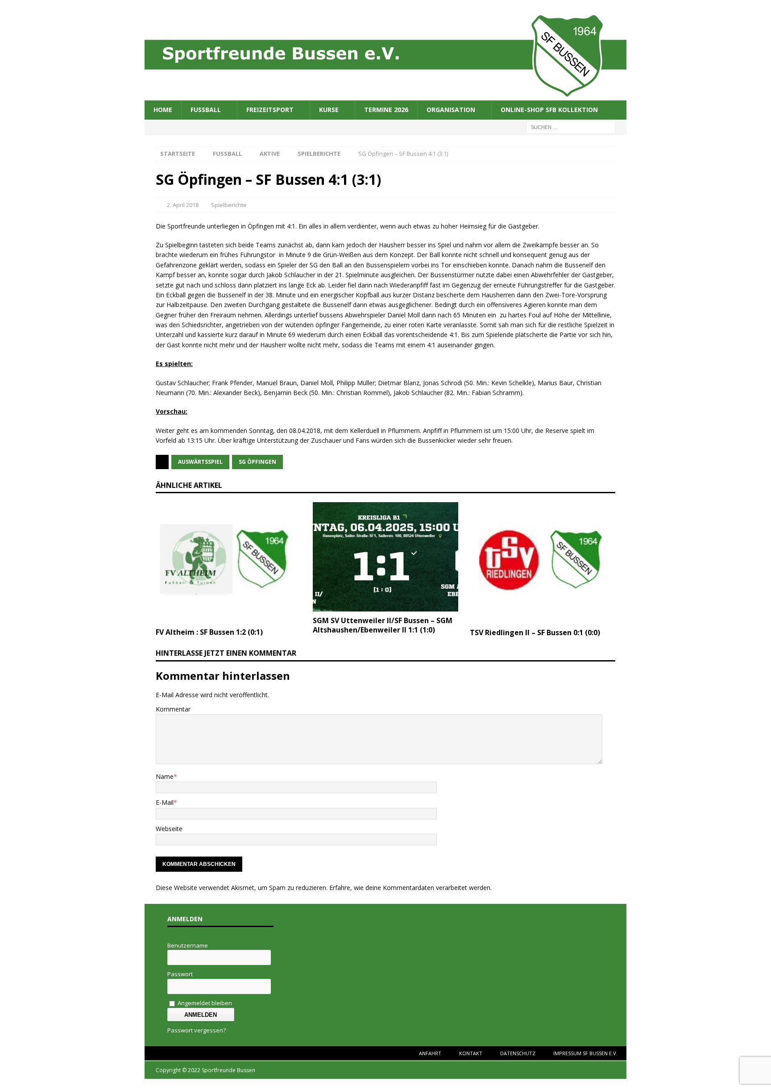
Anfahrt (430, 1053)
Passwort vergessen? (196, 1030)
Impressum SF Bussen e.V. (585, 1053)
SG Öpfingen (257, 462)
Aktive (270, 154)
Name (165, 776)
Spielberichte (229, 205)
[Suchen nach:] (570, 127)
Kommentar (173, 709)
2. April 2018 (183, 205)
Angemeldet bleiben (204, 1003)
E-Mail (165, 802)
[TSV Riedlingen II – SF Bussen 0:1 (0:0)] (542, 618)
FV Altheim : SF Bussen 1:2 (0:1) (209, 632)
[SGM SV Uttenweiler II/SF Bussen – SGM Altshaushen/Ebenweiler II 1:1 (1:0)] (385, 606)
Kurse (329, 109)
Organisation (451, 109)
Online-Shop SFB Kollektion (549, 109)
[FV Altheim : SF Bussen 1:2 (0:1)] (228, 618)
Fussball (206, 109)
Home (162, 109)
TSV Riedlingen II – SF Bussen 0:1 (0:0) (535, 632)
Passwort (180, 974)
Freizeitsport (270, 109)
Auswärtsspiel (200, 462)
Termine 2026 (386, 109)
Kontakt (470, 1053)
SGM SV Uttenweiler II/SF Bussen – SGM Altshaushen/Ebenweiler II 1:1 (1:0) (382, 625)
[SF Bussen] (385, 95)
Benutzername (187, 945)
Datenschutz (517, 1053)
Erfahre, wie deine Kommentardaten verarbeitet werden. (410, 887)
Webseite (169, 828)
